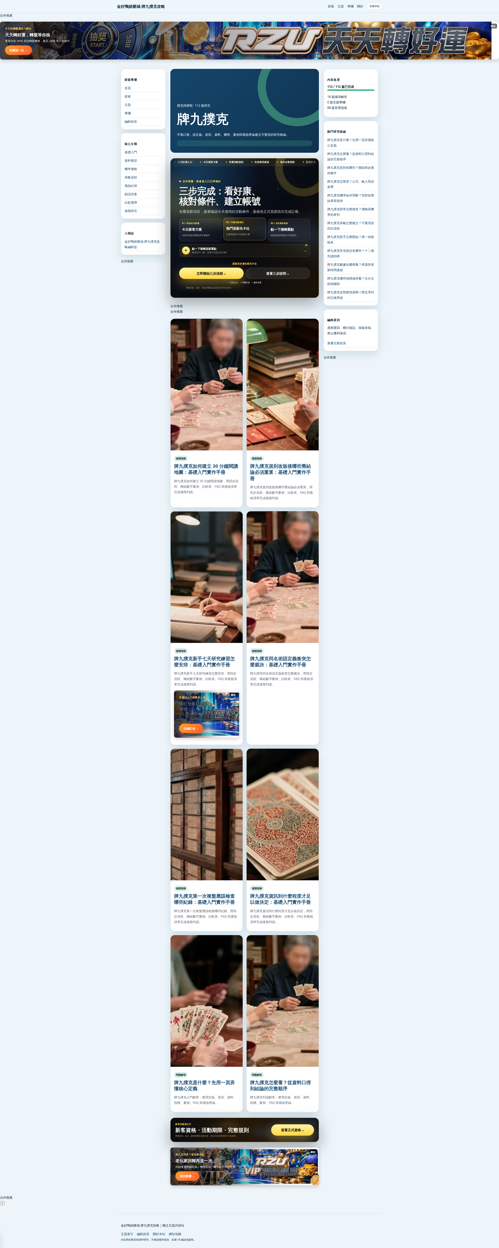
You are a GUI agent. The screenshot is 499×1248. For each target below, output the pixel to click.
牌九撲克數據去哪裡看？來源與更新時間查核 (350, 267)
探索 (331, 6)
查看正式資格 (292, 1130)
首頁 (128, 88)
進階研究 (131, 211)
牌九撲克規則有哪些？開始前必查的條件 (350, 170)
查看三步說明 (277, 273)
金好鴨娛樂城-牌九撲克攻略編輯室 (142, 244)
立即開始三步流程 (211, 273)
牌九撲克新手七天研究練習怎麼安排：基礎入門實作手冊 (204, 661)
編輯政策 (131, 121)
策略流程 (131, 177)
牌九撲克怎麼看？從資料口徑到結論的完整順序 (280, 1085)
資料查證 (131, 160)
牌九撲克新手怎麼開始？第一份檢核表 (350, 239)
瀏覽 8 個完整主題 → (190, 143)
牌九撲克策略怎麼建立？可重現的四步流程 (350, 226)
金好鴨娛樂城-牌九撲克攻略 (141, 6)
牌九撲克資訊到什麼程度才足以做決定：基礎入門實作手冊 (280, 899)
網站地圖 (175, 1234)
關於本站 (159, 1234)
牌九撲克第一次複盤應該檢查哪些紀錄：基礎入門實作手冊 (204, 899)
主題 (341, 6)
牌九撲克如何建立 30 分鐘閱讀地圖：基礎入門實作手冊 (206, 469)
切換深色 (374, 6)
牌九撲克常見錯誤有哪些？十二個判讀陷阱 (350, 253)
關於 (360, 6)
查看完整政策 (336, 343)
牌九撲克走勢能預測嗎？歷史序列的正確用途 (350, 295)
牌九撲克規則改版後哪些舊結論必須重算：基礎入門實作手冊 (280, 472)
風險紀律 (131, 186)
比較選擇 (131, 202)
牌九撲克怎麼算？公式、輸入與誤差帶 (350, 184)
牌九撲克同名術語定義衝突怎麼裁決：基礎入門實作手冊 (280, 661)
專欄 (350, 6)
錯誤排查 (131, 194)
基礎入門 (131, 152)
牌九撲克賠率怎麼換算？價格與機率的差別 (350, 212)
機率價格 (131, 169)
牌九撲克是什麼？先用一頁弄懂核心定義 (204, 1085)
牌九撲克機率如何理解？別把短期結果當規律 (350, 198)
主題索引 (127, 1234)
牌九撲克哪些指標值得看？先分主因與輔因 (350, 281)
